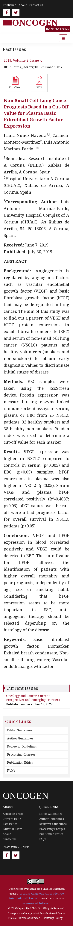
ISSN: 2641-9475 (57, 29)
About (23, 5)
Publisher (9, 5)
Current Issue (12, 819)
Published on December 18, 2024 (29, 704)
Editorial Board (12, 829)
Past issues (10, 824)
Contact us (36, 5)
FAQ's (11, 770)
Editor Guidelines (19, 730)
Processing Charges (21, 754)
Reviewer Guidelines (22, 746)
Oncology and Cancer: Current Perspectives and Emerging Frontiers (33, 698)
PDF (39, 87)
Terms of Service (29, 918)
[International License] (35, 881)
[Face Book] (6, 12)
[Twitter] (15, 12)
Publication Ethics (20, 762)
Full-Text (15, 87)
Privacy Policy (53, 918)
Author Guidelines (20, 738)
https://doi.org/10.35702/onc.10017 (37, 67)
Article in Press (13, 813)
